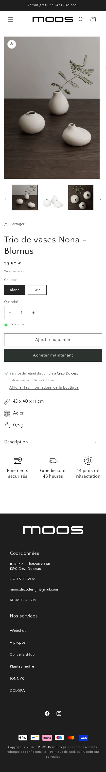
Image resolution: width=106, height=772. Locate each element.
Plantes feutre (22, 666)
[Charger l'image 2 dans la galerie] (53, 197)
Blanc (15, 290)
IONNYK (17, 678)
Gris (37, 290)
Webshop (18, 631)
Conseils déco (22, 655)
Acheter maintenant (53, 355)
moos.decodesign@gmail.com (34, 590)
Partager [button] (17, 224)
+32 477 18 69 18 (22, 579)
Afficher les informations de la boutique (43, 387)
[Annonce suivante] (96, 5)
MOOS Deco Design (52, 747)
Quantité (11, 302)
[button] (11, 19)
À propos (18, 642)
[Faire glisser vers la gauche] (5, 199)
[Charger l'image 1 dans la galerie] (25, 197)
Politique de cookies (65, 751)
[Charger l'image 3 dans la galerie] (81, 197)
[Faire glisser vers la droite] (100, 199)
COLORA (17, 691)
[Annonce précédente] (9, 5)
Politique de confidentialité (26, 751)
